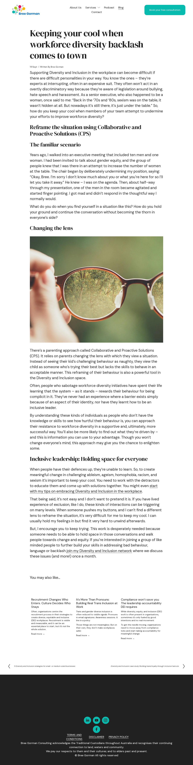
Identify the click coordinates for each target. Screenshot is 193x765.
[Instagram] (105, 720)
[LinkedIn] (87, 720)
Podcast (109, 7)
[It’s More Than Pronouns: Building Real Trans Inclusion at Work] (97, 592)
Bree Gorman (57, 67)
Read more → (38, 633)
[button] (158, 586)
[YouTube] (96, 720)
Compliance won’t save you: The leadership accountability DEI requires (141, 603)
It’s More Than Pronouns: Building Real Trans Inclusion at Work (96, 603)
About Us (75, 7)
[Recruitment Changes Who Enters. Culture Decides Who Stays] (52, 592)
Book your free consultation (164, 9)
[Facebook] (96, 729)
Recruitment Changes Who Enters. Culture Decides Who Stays (51, 603)
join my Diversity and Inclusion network (99, 550)
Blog (121, 7)
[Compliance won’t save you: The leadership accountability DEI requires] (142, 592)
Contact (96, 12)
